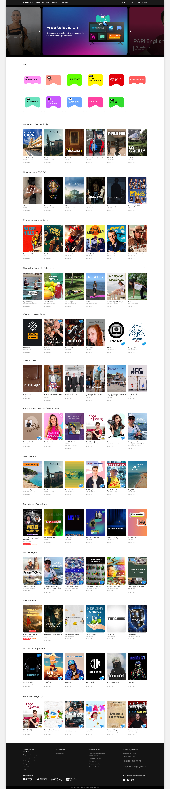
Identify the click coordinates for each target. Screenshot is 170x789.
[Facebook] (124, 779)
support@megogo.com (135, 766)
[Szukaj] (132, 2)
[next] (145, 124)
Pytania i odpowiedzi (129, 756)
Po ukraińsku (30, 600)
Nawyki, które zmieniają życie (38, 268)
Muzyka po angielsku (34, 648)
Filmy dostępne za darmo (36, 220)
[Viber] (132, 779)
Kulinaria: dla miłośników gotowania (42, 408)
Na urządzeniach (94, 750)
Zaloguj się (142, 2)
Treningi (64, 2)
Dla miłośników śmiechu (35, 504)
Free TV (125, 2)
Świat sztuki (29, 360)
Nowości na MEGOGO (34, 172)
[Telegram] (128, 779)
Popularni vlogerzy (33, 696)
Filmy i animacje (52, 2)
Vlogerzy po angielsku (34, 314)
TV (25, 65)
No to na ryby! (30, 552)
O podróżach (29, 456)
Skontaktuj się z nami (129, 753)
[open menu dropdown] (73, 2)
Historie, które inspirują (35, 124)
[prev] (141, 124)
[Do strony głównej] (28, 2)
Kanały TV (40, 2)
